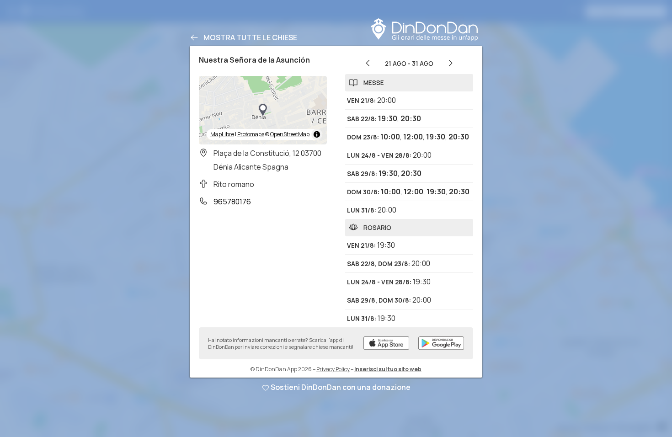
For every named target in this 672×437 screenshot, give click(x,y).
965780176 (232, 202)
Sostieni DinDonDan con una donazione (341, 387)
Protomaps (250, 134)
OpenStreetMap (289, 134)
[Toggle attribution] (316, 134)
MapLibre (222, 134)
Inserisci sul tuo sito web (387, 369)
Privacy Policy (333, 369)
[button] (262, 110)
